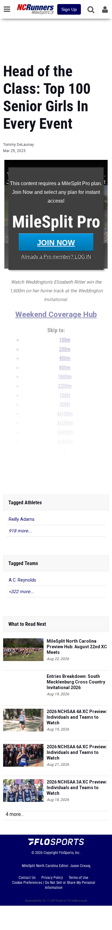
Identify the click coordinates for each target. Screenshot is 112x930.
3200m (65, 386)
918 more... (20, 531)
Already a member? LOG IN (56, 256)
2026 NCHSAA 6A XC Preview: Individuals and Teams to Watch (77, 752)
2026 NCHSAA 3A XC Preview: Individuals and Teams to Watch (77, 787)
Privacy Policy (52, 877)
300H (64, 404)
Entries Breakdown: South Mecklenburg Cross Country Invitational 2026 (76, 682)
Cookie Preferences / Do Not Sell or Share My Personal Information (53, 885)
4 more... (15, 814)
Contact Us (27, 877)
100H (64, 395)
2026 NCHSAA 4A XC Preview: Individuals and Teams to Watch (77, 717)
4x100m (65, 414)
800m (64, 368)
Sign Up (69, 9)
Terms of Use (78, 877)
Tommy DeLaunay (18, 144)
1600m (65, 377)
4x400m (65, 432)
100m (64, 340)
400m (64, 358)
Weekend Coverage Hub (56, 314)
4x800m (65, 441)
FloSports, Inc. (70, 853)
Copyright (51, 853)
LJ (64, 469)
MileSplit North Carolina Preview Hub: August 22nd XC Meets (77, 647)
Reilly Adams (22, 519)
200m (64, 349)
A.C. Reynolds (22, 580)
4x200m (65, 423)
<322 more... (21, 591)
